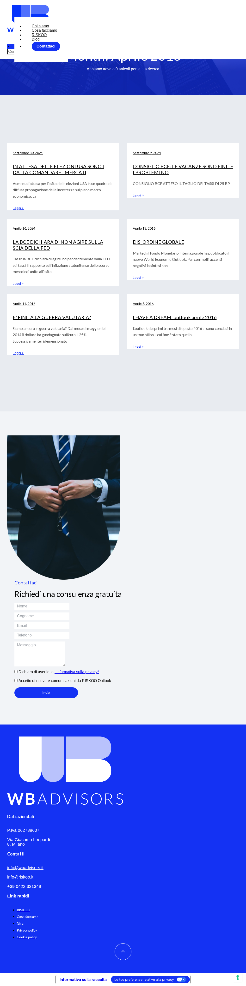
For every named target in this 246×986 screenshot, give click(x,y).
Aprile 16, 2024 (24, 228)
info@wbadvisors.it (25, 867)
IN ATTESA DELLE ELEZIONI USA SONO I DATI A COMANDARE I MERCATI (58, 169)
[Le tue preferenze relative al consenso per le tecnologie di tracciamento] (237, 977)
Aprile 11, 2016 (24, 304)
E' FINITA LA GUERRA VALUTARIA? (52, 317)
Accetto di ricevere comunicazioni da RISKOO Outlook (64, 681)
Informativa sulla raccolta (83, 979)
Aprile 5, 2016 (143, 304)
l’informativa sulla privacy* (77, 672)
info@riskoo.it (20, 877)
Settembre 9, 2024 (147, 153)
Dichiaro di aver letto (58, 672)
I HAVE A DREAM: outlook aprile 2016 (175, 317)
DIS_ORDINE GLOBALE (158, 242)
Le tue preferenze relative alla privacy (144, 979)
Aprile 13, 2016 (144, 228)
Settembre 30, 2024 (28, 153)
